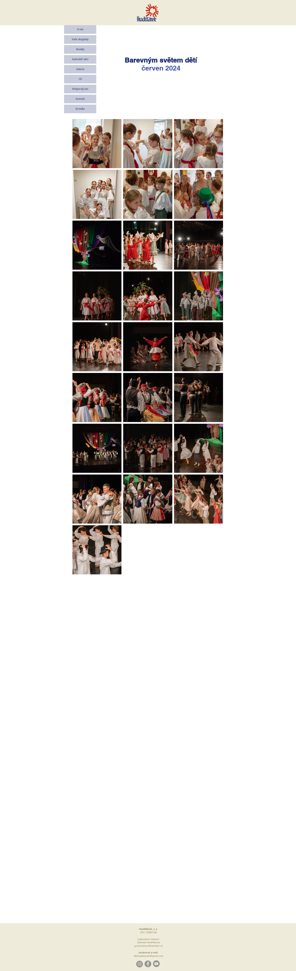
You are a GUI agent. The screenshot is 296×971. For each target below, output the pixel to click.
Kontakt (80, 98)
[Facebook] (148, 964)
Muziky (80, 49)
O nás (80, 29)
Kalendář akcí (80, 59)
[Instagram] (139, 964)
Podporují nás (80, 88)
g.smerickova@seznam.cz (148, 945)
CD (80, 78)
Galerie (80, 69)
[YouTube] (156, 964)
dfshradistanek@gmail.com (148, 956)
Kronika (80, 108)
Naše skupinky (80, 39)
